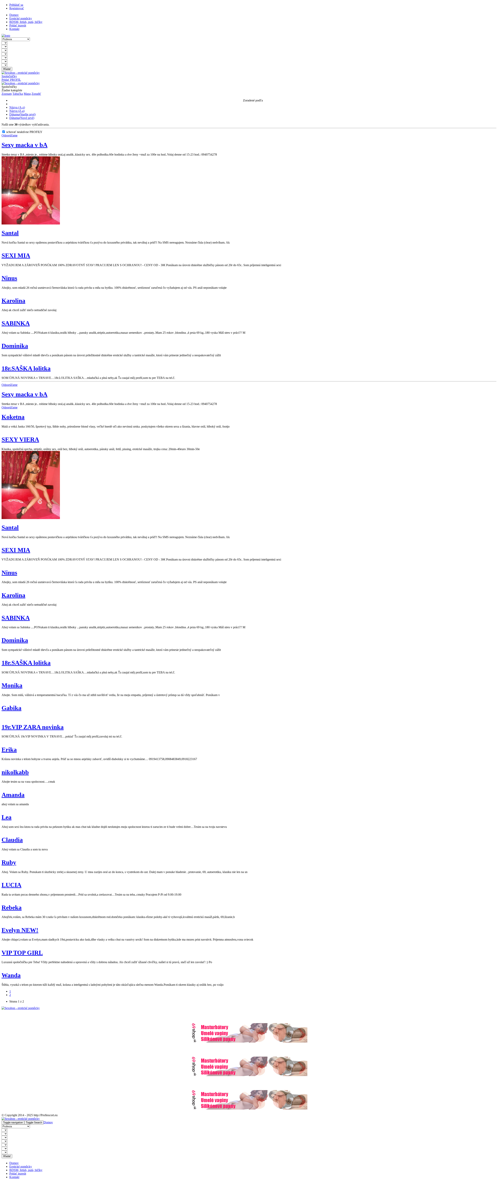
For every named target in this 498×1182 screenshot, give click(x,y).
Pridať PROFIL (11, 79)
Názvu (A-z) (17, 107)
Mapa (27, 93)
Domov (48, 1122)
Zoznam (7, 93)
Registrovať (16, 8)
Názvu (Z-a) (17, 111)
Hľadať (7, 69)
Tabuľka (17, 93)
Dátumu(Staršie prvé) (22, 114)
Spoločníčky (9, 76)
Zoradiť (36, 93)
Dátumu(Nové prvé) (21, 118)
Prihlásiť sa (16, 4)
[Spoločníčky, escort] (6, 35)
